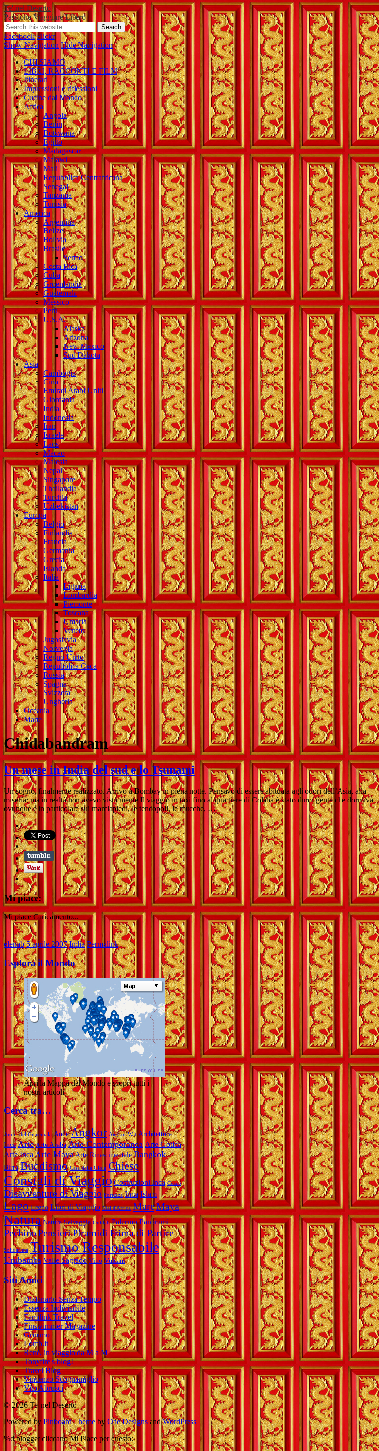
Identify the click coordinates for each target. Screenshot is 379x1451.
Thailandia (59, 488)
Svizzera (56, 692)
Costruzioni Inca (139, 1182)
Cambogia (59, 373)
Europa (35, 515)
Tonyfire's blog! (48, 1361)
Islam (148, 1194)
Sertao (73, 257)
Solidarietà (16, 1250)
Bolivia (54, 239)
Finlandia (58, 533)
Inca (131, 1194)
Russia (53, 675)
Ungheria (58, 701)
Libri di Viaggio (75, 1207)
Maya (167, 1206)
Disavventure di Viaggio (53, 1193)
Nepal (52, 470)
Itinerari (36, 80)
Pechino (20, 1233)
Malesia (55, 462)
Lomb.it (36, 1343)
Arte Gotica (163, 1144)
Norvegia (58, 648)
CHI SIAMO (44, 62)
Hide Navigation (87, 45)
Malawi (55, 159)
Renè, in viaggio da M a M (66, 1352)
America (37, 213)
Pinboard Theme (69, 1421)
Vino (95, 1260)
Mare (143, 1206)
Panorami (154, 1222)
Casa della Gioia (88, 1168)
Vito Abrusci (43, 1388)
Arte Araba (51, 1144)
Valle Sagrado (65, 1260)
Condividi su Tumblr (39, 856)
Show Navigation (31, 45)
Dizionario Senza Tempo (62, 1299)
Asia (31, 364)
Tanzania (57, 195)
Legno (39, 1207)
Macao (54, 453)
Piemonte (77, 604)
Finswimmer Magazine (59, 1326)
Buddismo (44, 1166)
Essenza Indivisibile (54, 1308)
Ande (61, 1134)
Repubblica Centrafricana (83, 177)
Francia (55, 541)
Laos (51, 444)
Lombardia (80, 595)
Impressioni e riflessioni (60, 88)
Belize (53, 231)
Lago (16, 1205)
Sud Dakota (81, 355)
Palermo (124, 1222)
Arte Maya (54, 1154)
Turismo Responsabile (94, 1247)
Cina (50, 382)
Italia (51, 577)
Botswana (59, 133)
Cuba (51, 275)
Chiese (123, 1166)
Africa (33, 106)
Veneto (74, 630)
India (51, 408)
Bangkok (150, 1154)
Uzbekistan (60, 506)
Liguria (74, 586)
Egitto (52, 142)
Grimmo (37, 1335)
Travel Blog (42, 1370)
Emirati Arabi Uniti (73, 390)
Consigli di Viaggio (58, 1180)
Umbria (75, 621)
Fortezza (113, 1195)
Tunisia (54, 204)
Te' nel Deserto (27, 8)
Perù (50, 310)
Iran (49, 426)
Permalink (102, 944)
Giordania (59, 399)
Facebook (19, 36)
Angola (55, 115)
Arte (26, 1144)
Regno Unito (63, 657)
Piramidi (90, 1233)
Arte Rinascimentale (104, 1155)
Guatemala (60, 293)
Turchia (55, 497)
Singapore (59, 479)
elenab (14, 944)
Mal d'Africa (116, 1208)
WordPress (179, 1421)
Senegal (55, 186)
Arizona (75, 337)
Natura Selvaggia (67, 1222)
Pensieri (54, 1233)
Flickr (46, 36)
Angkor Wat (122, 1134)
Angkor (89, 1132)
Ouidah (101, 1222)
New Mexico (83, 346)
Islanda (54, 568)
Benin (52, 124)
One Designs (127, 1421)
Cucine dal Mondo (53, 97)
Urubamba (22, 1260)
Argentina (59, 222)
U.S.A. (54, 319)
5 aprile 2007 (46, 944)
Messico (56, 302)
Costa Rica (60, 266)
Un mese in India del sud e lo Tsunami (99, 770)
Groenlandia (62, 284)
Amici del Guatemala (28, 1134)
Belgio (53, 524)
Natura (22, 1220)
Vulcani (114, 1260)
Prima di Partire (142, 1233)
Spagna (55, 684)
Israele (53, 435)
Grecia (53, 559)
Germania (58, 550)
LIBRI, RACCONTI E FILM (70, 71)
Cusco (174, 1183)
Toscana (76, 613)
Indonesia (58, 417)
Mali (50, 168)
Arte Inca (18, 1154)
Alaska (74, 328)
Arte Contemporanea (105, 1144)
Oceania (36, 710)
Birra (11, 1167)
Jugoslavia (59, 639)
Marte (33, 719)
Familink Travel (48, 1317)
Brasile (54, 248)
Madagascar (62, 151)
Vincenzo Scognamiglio (61, 1379)
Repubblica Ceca (70, 666)
